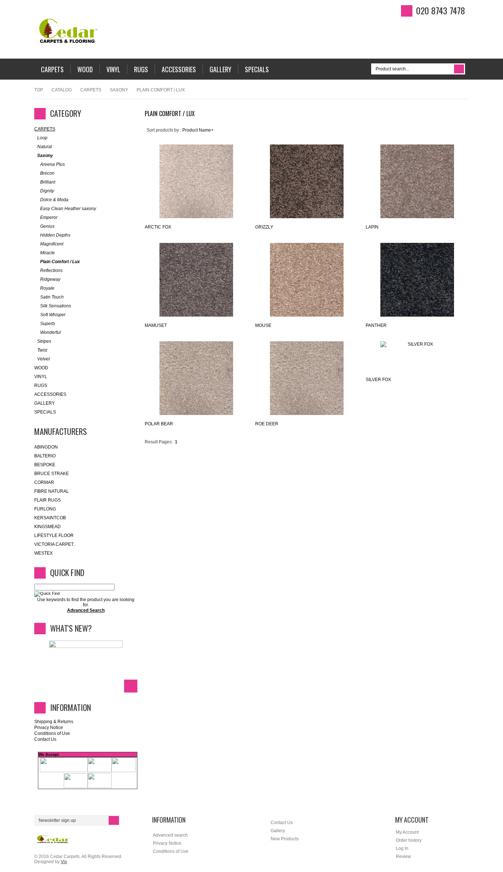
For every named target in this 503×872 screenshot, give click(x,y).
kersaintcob (50, 517)
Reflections (51, 270)
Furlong (45, 509)
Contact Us (45, 739)
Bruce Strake (51, 473)
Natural (44, 146)
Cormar (44, 482)
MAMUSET (156, 325)
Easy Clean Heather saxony (68, 208)
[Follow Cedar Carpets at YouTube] (490, 105)
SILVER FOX (378, 379)
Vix (64, 861)
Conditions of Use (52, 733)
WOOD (41, 367)
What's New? (71, 628)
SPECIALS (45, 412)
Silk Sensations (55, 305)
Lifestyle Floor (54, 535)
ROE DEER (266, 423)
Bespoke (44, 464)
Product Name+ (198, 130)
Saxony (119, 90)
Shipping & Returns (53, 721)
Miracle (47, 252)
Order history (409, 840)
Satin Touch (52, 297)
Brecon (47, 173)
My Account (407, 832)
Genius (47, 226)
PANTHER (376, 325)
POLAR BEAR (159, 423)
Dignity (47, 190)
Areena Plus (52, 164)
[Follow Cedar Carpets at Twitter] (490, 92)
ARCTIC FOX (158, 227)
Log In (402, 848)
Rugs (40, 385)
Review (403, 856)
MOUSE (263, 325)
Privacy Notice (48, 727)
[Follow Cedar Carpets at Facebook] (490, 80)
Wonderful (50, 332)
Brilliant (47, 182)
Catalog (62, 90)
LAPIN (372, 227)
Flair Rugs (47, 500)
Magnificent (51, 244)
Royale (47, 288)
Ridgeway (50, 279)
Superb (47, 323)
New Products (285, 838)
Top (38, 90)
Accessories (50, 394)
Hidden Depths (55, 235)
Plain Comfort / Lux (60, 261)
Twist (42, 350)
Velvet (43, 359)
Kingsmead (47, 526)
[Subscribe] (114, 820)
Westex (43, 553)
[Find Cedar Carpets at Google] (490, 117)
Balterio (45, 455)
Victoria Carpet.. (54, 544)
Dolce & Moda (54, 199)
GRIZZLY (264, 227)
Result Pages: (159, 441)
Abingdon (46, 447)
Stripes (44, 341)
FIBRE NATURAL (51, 491)
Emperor (48, 217)
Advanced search (170, 835)
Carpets (90, 90)
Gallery (44, 403)
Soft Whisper (53, 314)
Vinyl (40, 376)
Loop (42, 137)
